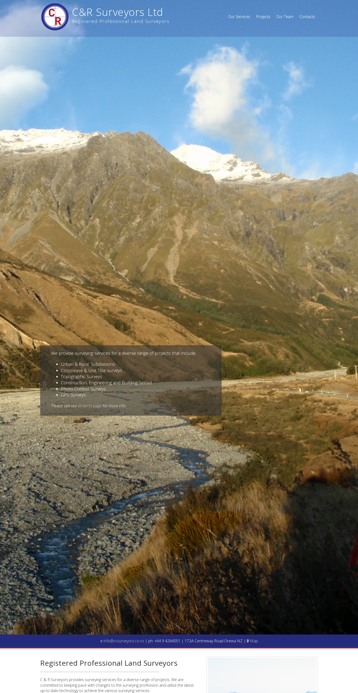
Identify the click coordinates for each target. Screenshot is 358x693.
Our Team (284, 16)
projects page (90, 405)
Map (253, 641)
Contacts (307, 16)
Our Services (239, 16)
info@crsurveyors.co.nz (124, 641)
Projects (263, 16)
